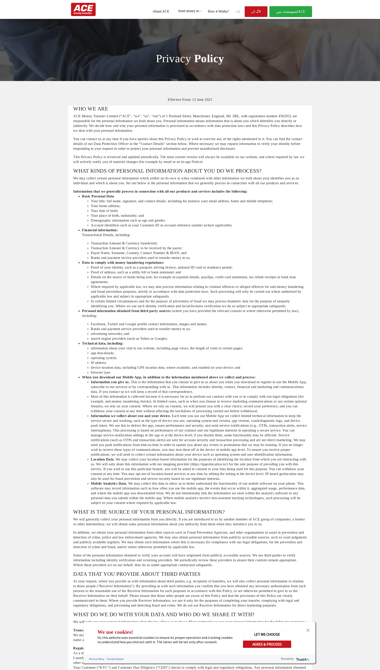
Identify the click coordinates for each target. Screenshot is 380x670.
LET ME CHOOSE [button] (267, 634)
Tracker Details (115, 659)
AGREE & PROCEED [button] (267, 644)
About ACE (161, 11)
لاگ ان (256, 11)
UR (238, 11)
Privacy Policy (96, 659)
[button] (308, 630)
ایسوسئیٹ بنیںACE (290, 11)
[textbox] (188, 11)
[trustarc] (302, 659)
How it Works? (218, 11)
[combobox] (188, 11)
